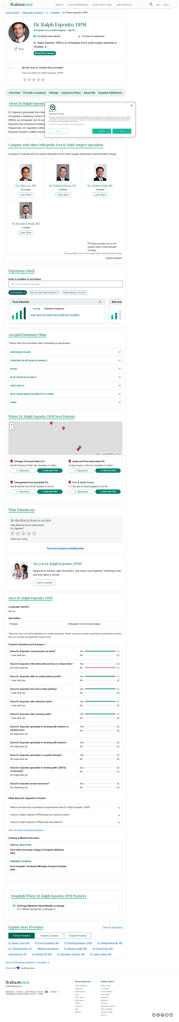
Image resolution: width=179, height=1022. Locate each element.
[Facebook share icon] (154, 1015)
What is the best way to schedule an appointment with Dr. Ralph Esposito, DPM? (50, 807)
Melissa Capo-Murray (48, 948)
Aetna (13, 368)
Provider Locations (34, 92)
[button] (46, 644)
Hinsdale (55, 12)
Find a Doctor (12, 12)
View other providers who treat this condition (55, 314)
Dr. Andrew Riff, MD (42, 954)
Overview (14, 92)
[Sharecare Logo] (22, 4)
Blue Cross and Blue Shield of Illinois (32, 394)
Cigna (13, 402)
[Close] (132, 105)
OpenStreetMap (108, 454)
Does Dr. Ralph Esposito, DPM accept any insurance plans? (40, 814)
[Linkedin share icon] (162, 1015)
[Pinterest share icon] (171, 1015)
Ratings (53, 92)
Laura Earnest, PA (17, 954)
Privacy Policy (64, 121)
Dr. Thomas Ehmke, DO (20, 948)
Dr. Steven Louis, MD (18, 943)
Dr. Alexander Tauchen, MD (71, 954)
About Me (89, 92)
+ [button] (11, 424)
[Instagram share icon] (158, 1015)
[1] (24, 79)
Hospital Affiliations (110, 92)
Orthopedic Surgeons (32, 12)
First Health (17, 385)
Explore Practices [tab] (78, 935)
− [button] (11, 428)
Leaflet (97, 454)
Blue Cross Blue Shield (23, 377)
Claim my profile (44, 582)
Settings (58, 131)
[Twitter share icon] (167, 1015)
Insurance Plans (71, 92)
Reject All (101, 131)
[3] (33, 79)
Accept (122, 131)
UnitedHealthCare (20, 352)
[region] (90, 119)
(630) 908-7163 (51, 470)
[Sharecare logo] (36, 982)
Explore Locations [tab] (50, 935)
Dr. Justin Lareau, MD (101, 954)
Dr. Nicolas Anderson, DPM (78, 943)
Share (21, 48)
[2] (29, 79)
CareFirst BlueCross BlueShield (28, 360)
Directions (24, 470)
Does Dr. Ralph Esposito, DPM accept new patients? (36, 822)
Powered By (11, 968)
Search (151, 4)
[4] (38, 79)
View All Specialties (113, 927)
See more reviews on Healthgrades (65, 548)
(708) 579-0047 (109, 470)
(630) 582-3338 (109, 491)
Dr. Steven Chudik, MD (75, 948)
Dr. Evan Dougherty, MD (47, 943)
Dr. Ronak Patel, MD (103, 948)
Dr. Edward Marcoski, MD (110, 943)
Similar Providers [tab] (21, 935)
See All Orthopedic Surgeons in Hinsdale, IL (27, 962)
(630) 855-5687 (51, 491)
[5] (43, 79)
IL (47, 12)
